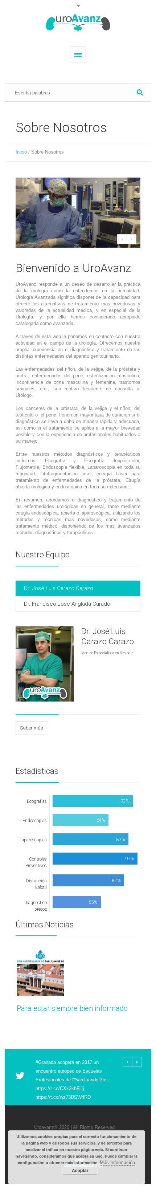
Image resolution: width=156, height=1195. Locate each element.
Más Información (117, 1162)
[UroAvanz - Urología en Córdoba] (78, 23)
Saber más (31, 728)
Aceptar (80, 1170)
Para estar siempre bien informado (72, 1008)
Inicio (21, 152)
